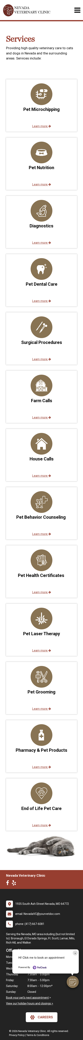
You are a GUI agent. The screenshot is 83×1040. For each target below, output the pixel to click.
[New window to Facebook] (8, 883)
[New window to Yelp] (15, 883)
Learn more (40, 126)
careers (45, 1017)
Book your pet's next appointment (27, 997)
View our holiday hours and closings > (29, 1003)
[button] (73, 982)
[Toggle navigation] (77, 10)
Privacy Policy (17, 1035)
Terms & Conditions (37, 1035)
